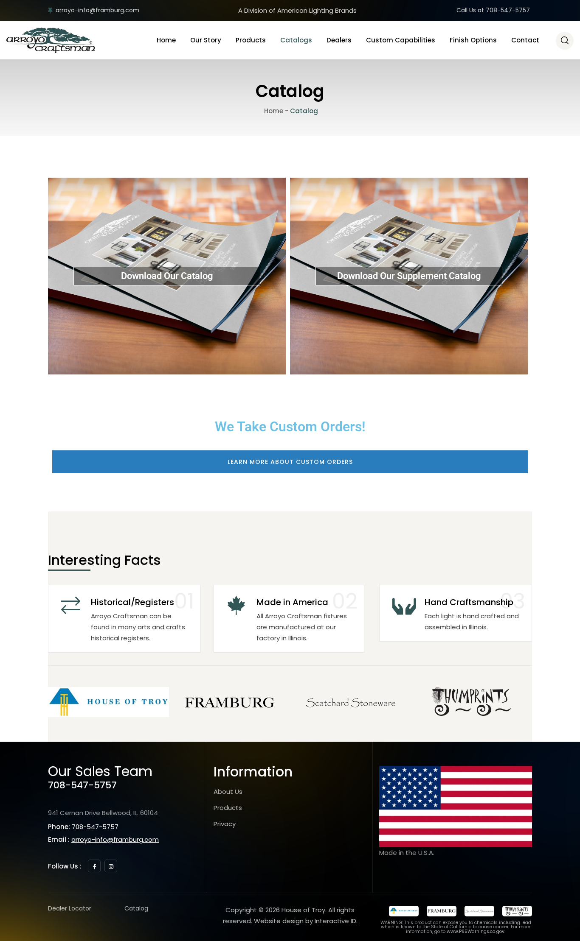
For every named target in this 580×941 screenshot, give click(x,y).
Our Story (205, 40)
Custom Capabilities (400, 40)
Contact (525, 40)
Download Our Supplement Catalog (409, 276)
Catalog (136, 908)
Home (166, 40)
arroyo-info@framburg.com (97, 10)
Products (251, 40)
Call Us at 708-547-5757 (493, 10)
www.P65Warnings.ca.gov (475, 931)
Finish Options (473, 40)
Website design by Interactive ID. (306, 920)
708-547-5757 (82, 785)
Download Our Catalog (167, 276)
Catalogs (296, 40)
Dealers (339, 40)
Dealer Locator (69, 908)
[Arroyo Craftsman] (50, 40)
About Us (228, 791)
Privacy (225, 823)
